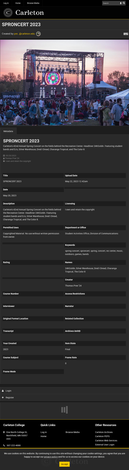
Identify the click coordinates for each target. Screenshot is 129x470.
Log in (6, 3)
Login (8, 390)
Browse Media (33, 3)
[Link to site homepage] (23, 12)
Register (9, 397)
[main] (64, 219)
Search (124, 3)
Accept (64, 464)
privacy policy (51, 456)
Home (17, 3)
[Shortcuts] (126, 33)
